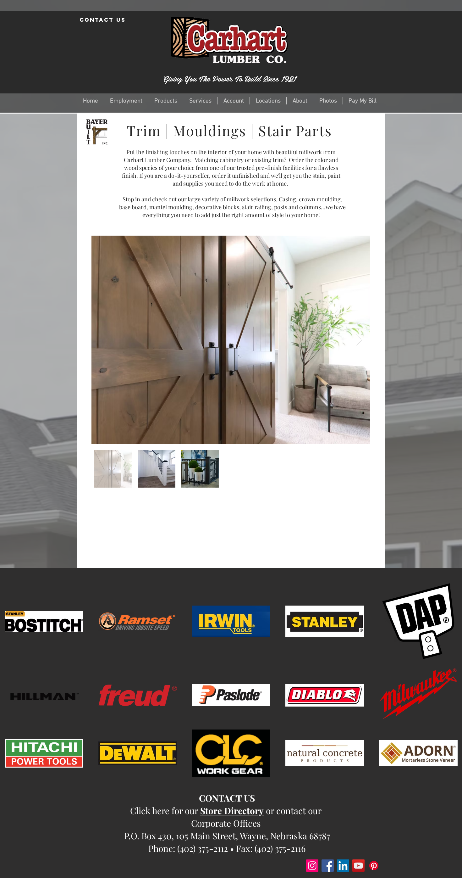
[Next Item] (359, 340)
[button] (165, 100)
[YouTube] (358, 865)
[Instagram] (312, 865)
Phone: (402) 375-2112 (188, 848)
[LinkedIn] (343, 865)
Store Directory (232, 810)
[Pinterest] (374, 865)
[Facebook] (328, 865)
